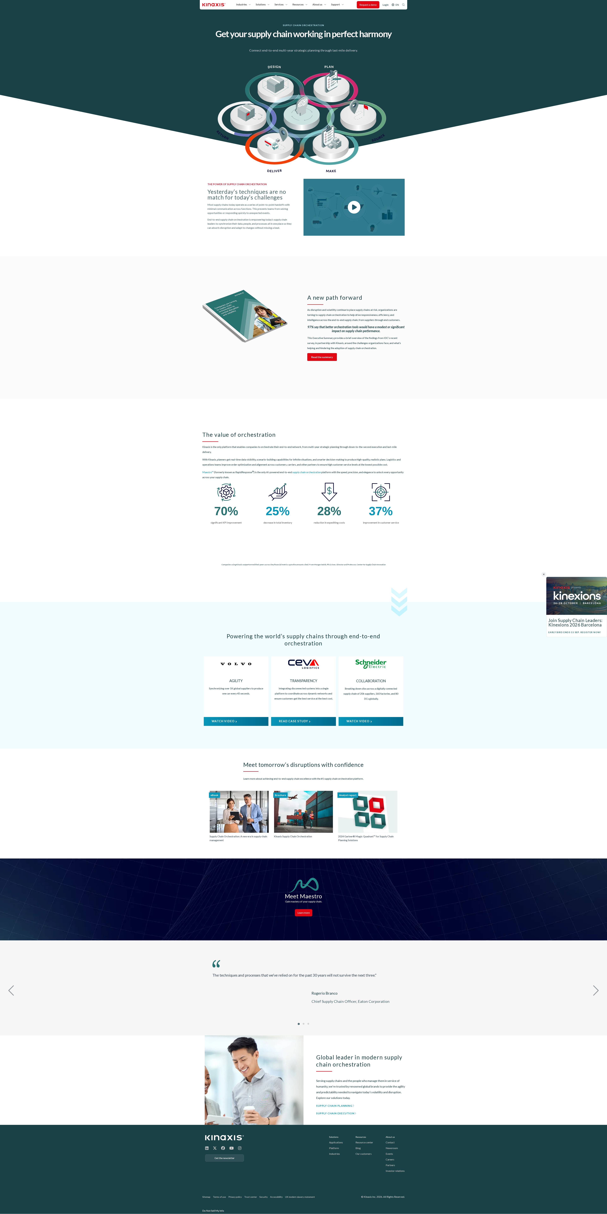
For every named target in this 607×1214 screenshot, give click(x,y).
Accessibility (276, 1197)
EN (397, 4)
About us (317, 4)
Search (403, 5)
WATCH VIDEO (223, 721)
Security (263, 1197)
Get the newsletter (225, 1157)
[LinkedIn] (206, 1148)
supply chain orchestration (306, 472)
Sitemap (206, 1197)
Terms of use (219, 1197)
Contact (390, 1142)
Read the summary (322, 357)
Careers (390, 1159)
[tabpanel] (303, 986)
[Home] (224, 1137)
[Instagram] (239, 1148)
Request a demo (368, 4)
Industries (241, 4)
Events (389, 1153)
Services (279, 4)
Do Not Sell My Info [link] (213, 1210)
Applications (336, 1142)
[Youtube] (231, 1148)
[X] (215, 1148)
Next (595, 989)
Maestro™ (208, 472)
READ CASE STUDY (293, 721)
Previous (11, 989)
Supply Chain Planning (334, 1105)
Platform (334, 1148)
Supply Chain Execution (335, 1113)
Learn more (303, 912)
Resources (298, 4)
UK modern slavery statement (300, 1197)
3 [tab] (308, 1023)
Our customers (364, 1153)
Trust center (250, 1197)
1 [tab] (299, 1023)
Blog (358, 1148)
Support (335, 4)
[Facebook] (223, 1148)
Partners (390, 1165)
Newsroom (392, 1148)
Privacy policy (235, 1197)
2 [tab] (303, 1023)
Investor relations (395, 1170)
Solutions (261, 4)
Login (386, 4)
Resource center (364, 1142)
